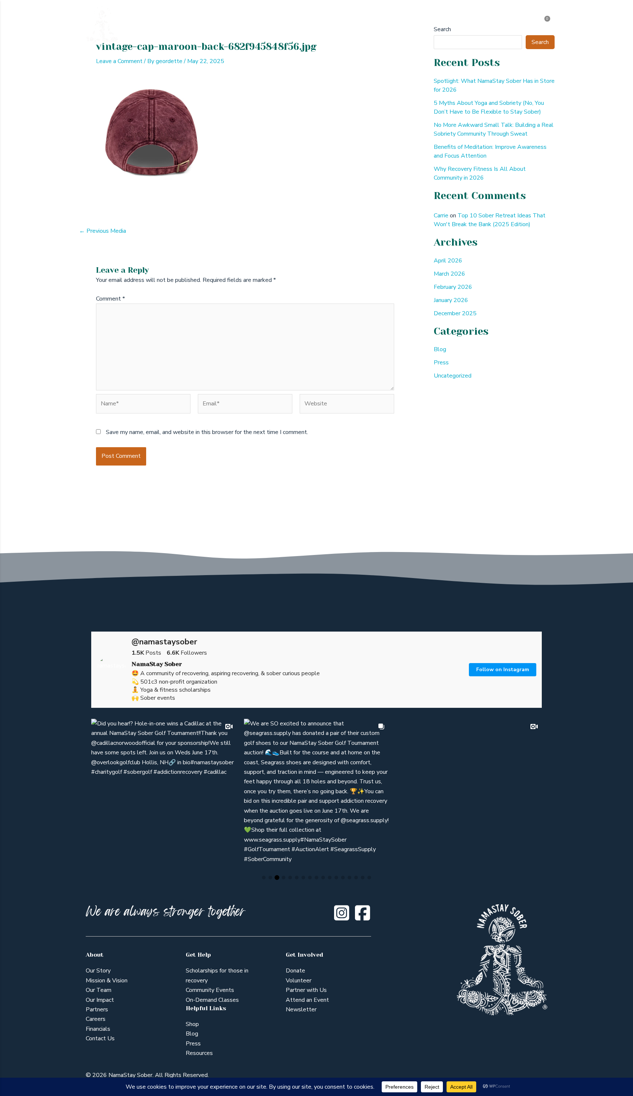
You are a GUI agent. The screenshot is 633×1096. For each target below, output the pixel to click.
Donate (295, 971)
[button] (264, 877)
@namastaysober (164, 642)
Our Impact (100, 1000)
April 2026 (448, 261)
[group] (164, 791)
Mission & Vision (106, 981)
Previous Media (102, 231)
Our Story (98, 971)
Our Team (98, 990)
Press (441, 362)
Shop (192, 1024)
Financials (98, 1029)
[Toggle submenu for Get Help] (274, 26)
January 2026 (451, 300)
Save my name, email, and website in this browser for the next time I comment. (207, 432)
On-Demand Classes (212, 1000)
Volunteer (298, 981)
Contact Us (100, 1038)
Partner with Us (306, 990)
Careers (96, 1019)
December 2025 (455, 313)
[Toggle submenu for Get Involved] (416, 26)
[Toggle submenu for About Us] (227, 26)
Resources (199, 1053)
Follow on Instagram (502, 669)
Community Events (210, 990)
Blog (440, 349)
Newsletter (301, 1009)
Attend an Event (307, 1000)
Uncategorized (452, 376)
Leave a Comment (119, 61)
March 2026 (449, 274)
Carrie (441, 216)
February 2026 (453, 287)
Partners (97, 1009)
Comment (110, 299)
